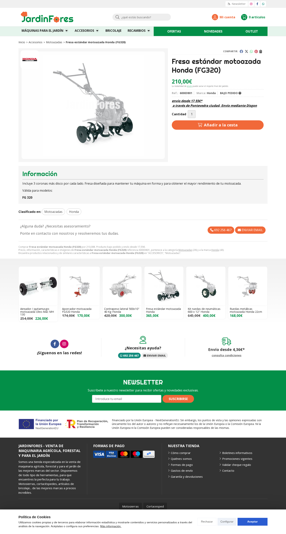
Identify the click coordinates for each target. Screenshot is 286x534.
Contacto (228, 470)
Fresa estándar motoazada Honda (163, 310)
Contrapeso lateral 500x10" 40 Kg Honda (121, 310)
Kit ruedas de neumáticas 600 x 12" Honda (204, 310)
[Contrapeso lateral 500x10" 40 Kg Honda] (122, 286)
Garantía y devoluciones (187, 476)
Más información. (110, 526)
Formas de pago (182, 465)
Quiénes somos (181, 459)
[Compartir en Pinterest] (256, 51)
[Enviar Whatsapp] (263, 4)
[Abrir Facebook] (257, 4)
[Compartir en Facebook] (241, 51)
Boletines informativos (237, 453)
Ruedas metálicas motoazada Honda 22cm (246, 310)
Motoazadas (185, 250)
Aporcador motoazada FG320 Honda (76, 310)
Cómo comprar (181, 453)
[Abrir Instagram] (251, 4)
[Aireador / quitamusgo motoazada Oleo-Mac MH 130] (38, 286)
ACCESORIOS (84, 30)
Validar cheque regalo (236, 465)
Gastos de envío (182, 470)
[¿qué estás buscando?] (141, 17)
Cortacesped (155, 506)
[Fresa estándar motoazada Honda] (163, 286)
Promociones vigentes (237, 459)
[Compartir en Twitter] (246, 51)
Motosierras (130, 506)
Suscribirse (178, 399)
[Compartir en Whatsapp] (251, 51)
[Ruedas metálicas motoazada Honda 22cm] (247, 286)
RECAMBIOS (137, 30)
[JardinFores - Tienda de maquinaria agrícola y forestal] (47, 17)
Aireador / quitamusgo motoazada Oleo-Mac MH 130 (37, 311)
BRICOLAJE (113, 30)
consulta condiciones (226, 355)
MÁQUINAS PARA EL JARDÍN (42, 30)
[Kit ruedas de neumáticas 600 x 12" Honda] (205, 286)
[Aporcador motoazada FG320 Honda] (80, 286)
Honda (215, 250)
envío (189, 86)
